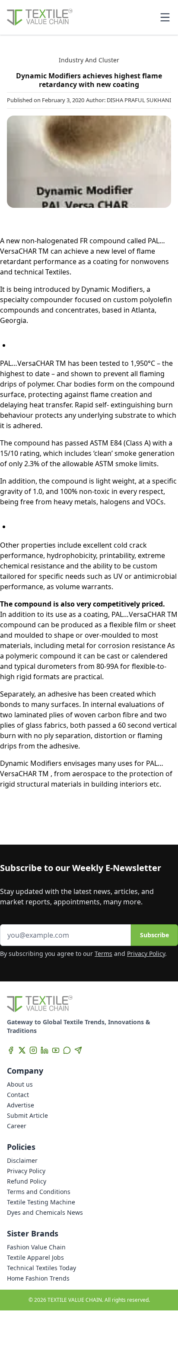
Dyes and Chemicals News (45, 1212)
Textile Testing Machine (41, 1202)
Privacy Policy (146, 953)
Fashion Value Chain (36, 1247)
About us (20, 1084)
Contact (18, 1095)
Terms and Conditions (38, 1191)
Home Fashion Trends (38, 1278)
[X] (22, 1050)
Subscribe (154, 935)
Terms (103, 953)
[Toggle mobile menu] (165, 17)
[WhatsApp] (67, 1050)
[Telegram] (78, 1050)
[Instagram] (33, 1050)
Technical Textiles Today (41, 1268)
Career (16, 1126)
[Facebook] (11, 1050)
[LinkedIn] (44, 1050)
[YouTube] (56, 1050)
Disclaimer (22, 1160)
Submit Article (27, 1115)
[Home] (40, 17)
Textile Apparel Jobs (35, 1257)
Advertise (20, 1105)
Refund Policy (26, 1181)
